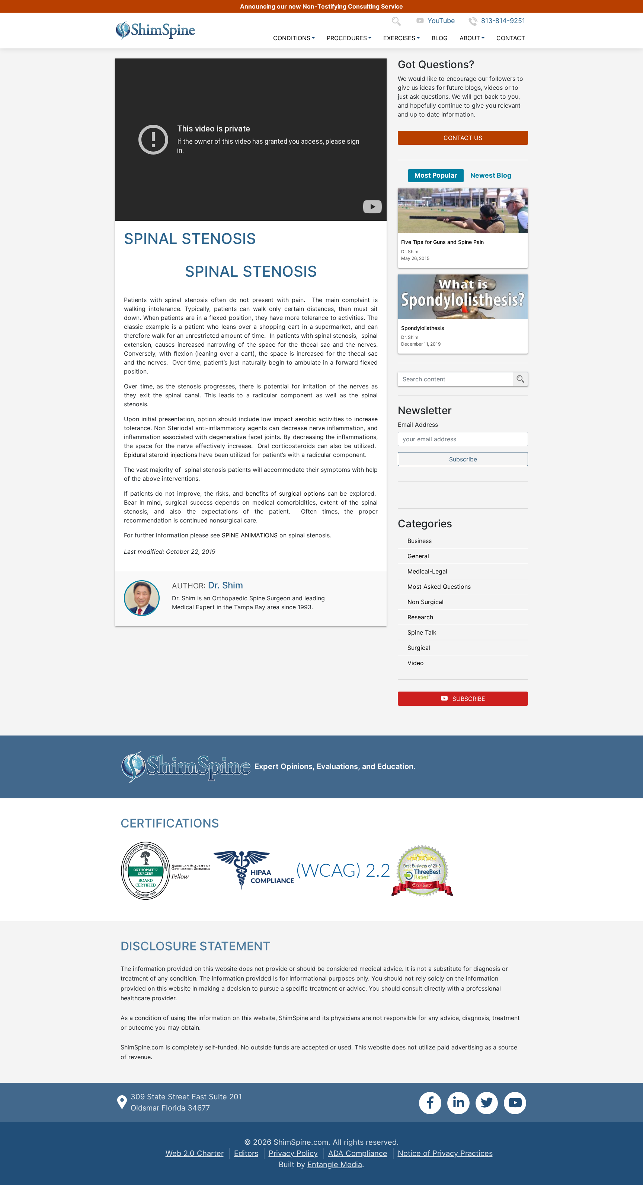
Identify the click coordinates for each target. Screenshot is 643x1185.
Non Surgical (425, 602)
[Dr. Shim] (142, 597)
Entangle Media (334, 1164)
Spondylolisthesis (422, 328)
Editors (246, 1153)
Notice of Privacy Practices (445, 1153)
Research (420, 617)
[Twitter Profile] (487, 1103)
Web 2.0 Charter (195, 1153)
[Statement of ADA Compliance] (343, 870)
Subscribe (468, 698)
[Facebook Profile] (430, 1103)
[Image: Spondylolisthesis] (463, 296)
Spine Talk (421, 632)
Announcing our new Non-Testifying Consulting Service (321, 6)
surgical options (302, 493)
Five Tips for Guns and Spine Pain (442, 242)
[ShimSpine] (155, 30)
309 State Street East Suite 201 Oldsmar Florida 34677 (186, 1102)
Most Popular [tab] (436, 175)
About (470, 38)
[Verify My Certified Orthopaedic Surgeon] (145, 870)
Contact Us (463, 138)
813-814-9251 (503, 21)
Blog (440, 38)
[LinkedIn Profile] (458, 1103)
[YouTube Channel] (515, 1103)
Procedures (347, 38)
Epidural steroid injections (160, 454)
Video (415, 663)
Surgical (418, 647)
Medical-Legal (427, 571)
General (418, 556)
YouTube (439, 21)
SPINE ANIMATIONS (250, 535)
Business (419, 540)
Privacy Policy (293, 1153)
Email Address (418, 424)
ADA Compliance (357, 1153)
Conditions (291, 38)
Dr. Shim (225, 585)
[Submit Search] (520, 379)
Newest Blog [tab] (490, 175)
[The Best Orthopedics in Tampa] (422, 870)
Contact (510, 38)
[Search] (398, 21)
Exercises (399, 38)
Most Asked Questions (439, 586)
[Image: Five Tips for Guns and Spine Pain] (463, 210)
